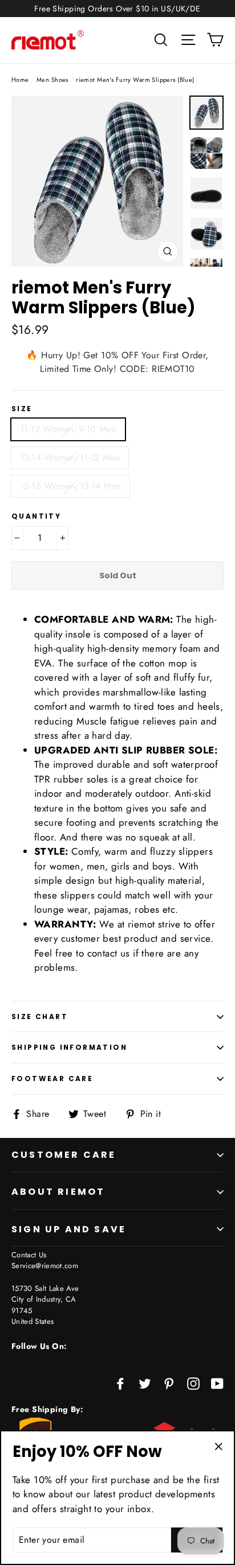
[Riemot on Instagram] (193, 1383)
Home (20, 79)
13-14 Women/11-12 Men (70, 457)
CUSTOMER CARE (63, 1154)
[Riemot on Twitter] (145, 1383)
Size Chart (39, 1016)
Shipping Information (69, 1047)
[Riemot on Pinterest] (169, 1383)
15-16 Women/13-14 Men (70, 485)
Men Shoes (52, 79)
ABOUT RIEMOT (58, 1191)
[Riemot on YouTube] (217, 1383)
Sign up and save (68, 1229)
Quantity (36, 516)
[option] (97, 181)
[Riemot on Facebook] (120, 1383)
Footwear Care (52, 1078)
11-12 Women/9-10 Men (68, 429)
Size (22, 409)
